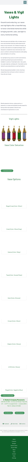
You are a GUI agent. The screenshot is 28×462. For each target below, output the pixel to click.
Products (14, 441)
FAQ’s (14, 451)
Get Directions (8, 413)
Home (14, 439)
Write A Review (19, 413)
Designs (14, 443)
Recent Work (14, 447)
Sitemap (14, 458)
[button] (2, 88)
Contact (14, 453)
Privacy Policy (22, 431)
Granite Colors (14, 445)
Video (14, 456)
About (14, 449)
